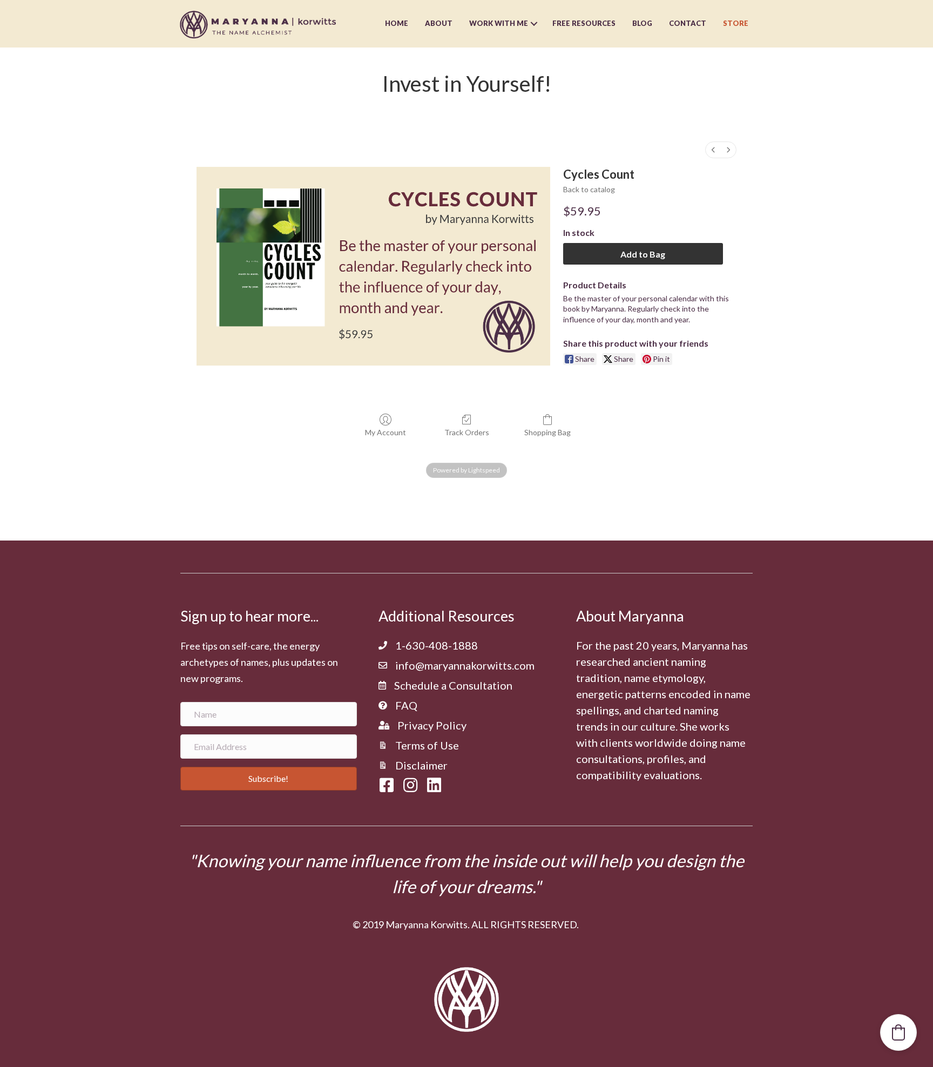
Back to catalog (589, 189)
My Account (385, 432)
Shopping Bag (547, 432)
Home (396, 23)
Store (735, 23)
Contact (687, 23)
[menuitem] (713, 150)
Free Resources (584, 23)
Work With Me (498, 23)
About (438, 23)
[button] (268, 779)
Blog (642, 23)
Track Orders (466, 432)
